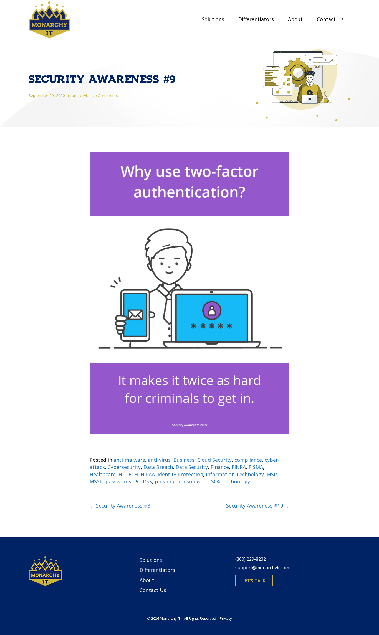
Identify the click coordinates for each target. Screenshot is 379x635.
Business (183, 460)
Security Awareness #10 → (257, 505)
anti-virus (159, 460)
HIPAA (148, 474)
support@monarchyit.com (262, 568)
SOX (216, 481)
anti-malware (129, 460)
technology (236, 481)
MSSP (96, 481)
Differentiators (256, 19)
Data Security (192, 467)
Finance (220, 467)
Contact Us (330, 19)
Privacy (226, 618)
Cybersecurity (124, 467)
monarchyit (78, 95)
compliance (248, 460)
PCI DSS (143, 481)
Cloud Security (214, 460)
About (295, 19)
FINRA (239, 467)
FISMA (256, 467)
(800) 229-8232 (250, 559)
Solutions (213, 19)
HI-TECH (128, 474)
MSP (272, 474)
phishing (165, 481)
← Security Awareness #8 (120, 505)
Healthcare (103, 474)
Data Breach (158, 467)
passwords (118, 481)
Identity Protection (180, 474)
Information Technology (235, 474)
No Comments (104, 95)
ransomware (193, 481)
